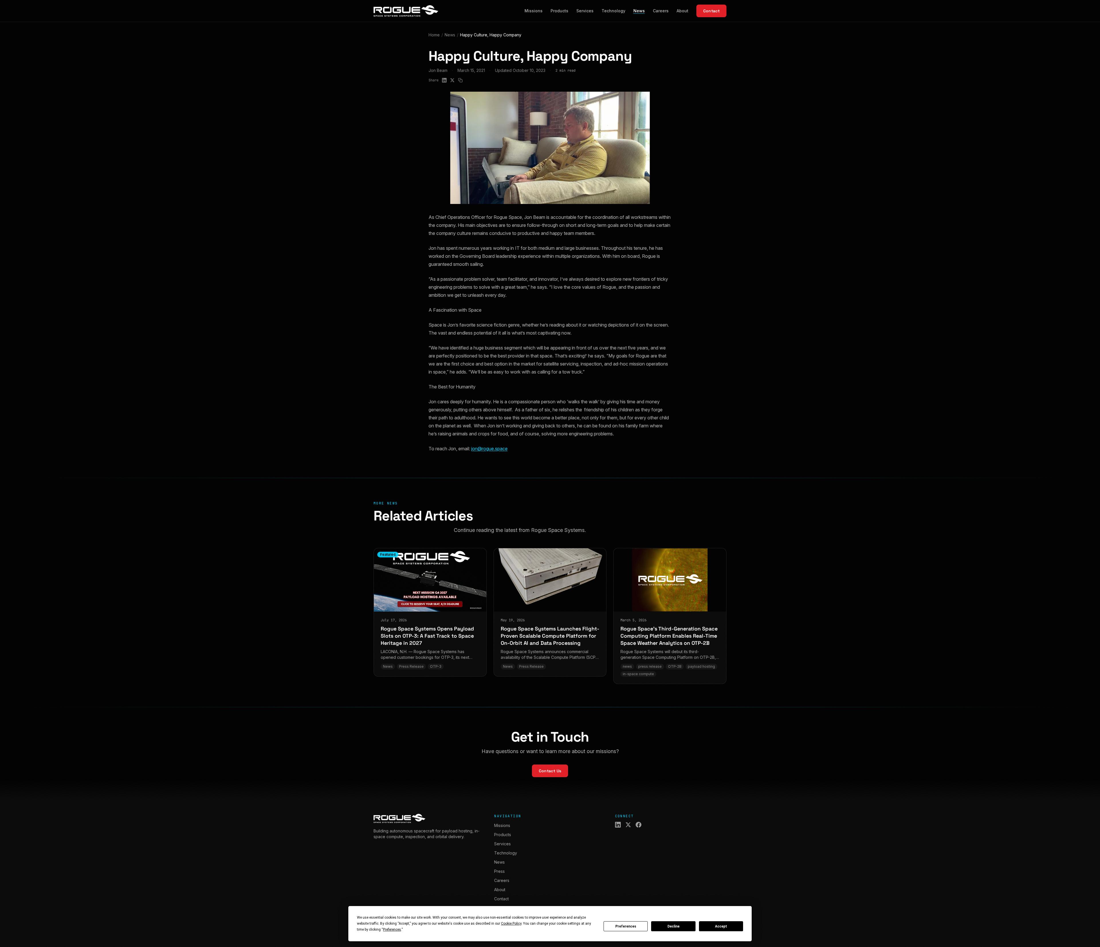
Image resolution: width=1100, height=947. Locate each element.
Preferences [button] (392, 930)
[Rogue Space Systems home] (406, 11)
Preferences (625, 926)
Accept (721, 926)
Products (559, 10)
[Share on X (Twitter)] (452, 80)
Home (434, 34)
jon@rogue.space (489, 448)
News (639, 10)
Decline (673, 926)
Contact (711, 10)
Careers (661, 10)
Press (499, 871)
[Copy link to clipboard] (460, 80)
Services (585, 10)
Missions (534, 10)
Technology (613, 10)
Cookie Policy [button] (511, 924)
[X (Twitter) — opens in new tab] (628, 825)
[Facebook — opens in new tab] (638, 825)
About (682, 10)
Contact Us (550, 770)
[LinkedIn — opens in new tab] (618, 825)
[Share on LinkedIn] (444, 80)
